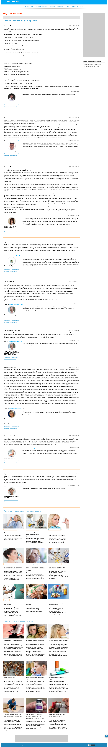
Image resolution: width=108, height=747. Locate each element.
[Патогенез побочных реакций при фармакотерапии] (59, 591)
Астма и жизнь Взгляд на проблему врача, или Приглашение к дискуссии (35, 534)
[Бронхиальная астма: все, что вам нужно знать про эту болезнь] (14, 555)
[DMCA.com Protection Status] (91, 745)
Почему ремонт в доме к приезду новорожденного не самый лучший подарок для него (13, 716)
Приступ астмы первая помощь (12, 532)
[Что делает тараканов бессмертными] (14, 668)
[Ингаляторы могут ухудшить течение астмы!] (59, 631)
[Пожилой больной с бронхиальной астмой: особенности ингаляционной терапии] (37, 555)
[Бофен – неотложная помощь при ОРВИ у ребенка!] (37, 631)
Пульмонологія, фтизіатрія (10, 529)
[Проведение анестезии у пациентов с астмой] (37, 591)
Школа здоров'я (52, 599)
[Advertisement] (94, 35)
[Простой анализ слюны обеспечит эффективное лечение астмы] (37, 668)
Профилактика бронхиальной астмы (58, 532)
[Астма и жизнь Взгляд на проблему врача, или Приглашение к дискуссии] (37, 521)
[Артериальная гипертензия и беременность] (14, 591)
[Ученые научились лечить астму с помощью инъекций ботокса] (37, 705)
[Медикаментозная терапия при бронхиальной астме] (59, 555)
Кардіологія (6, 599)
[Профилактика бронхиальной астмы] (59, 521)
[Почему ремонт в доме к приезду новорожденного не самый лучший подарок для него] (14, 705)
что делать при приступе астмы (91, 66)
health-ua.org (13, 2)
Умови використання (8, 745)
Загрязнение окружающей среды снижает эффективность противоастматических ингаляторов (58, 716)
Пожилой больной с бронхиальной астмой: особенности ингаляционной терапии (36, 569)
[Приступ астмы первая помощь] (14, 521)
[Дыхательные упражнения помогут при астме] (14, 631)
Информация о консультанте (11, 104)
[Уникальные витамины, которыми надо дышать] (59, 668)
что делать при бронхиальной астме (92, 64)
